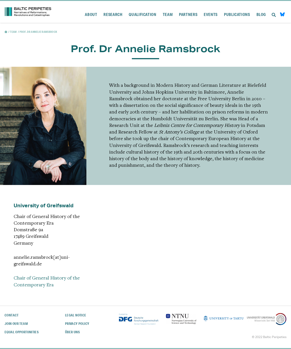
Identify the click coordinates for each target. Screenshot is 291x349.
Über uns (72, 332)
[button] (273, 12)
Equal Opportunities (22, 332)
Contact (12, 315)
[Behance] (282, 15)
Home (6, 31)
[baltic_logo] (28, 11)
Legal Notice (75, 315)
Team (13, 31)
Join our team (16, 323)
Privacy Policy (77, 323)
